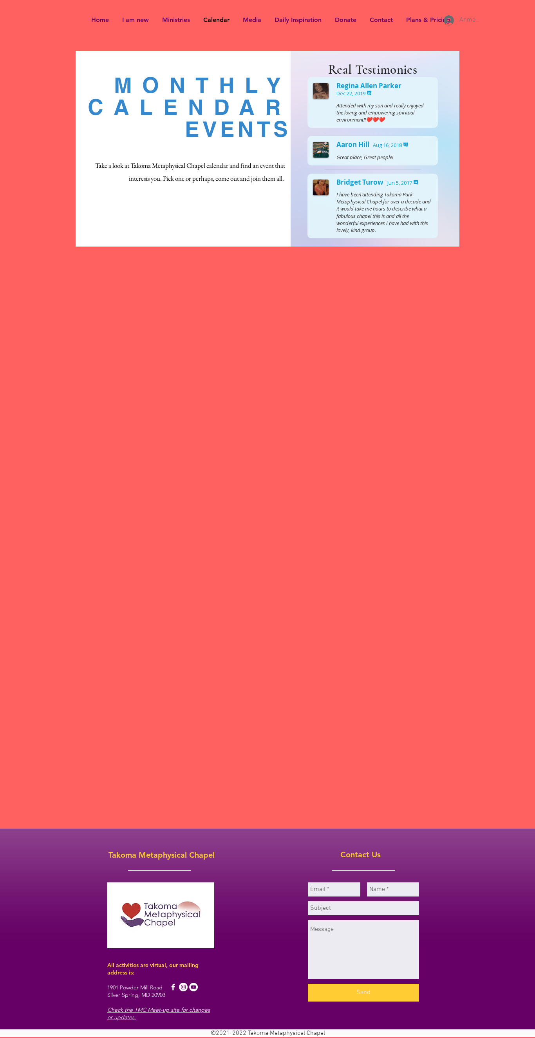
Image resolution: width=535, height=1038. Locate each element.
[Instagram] (183, 987)
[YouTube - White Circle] (193, 987)
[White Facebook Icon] (173, 987)
